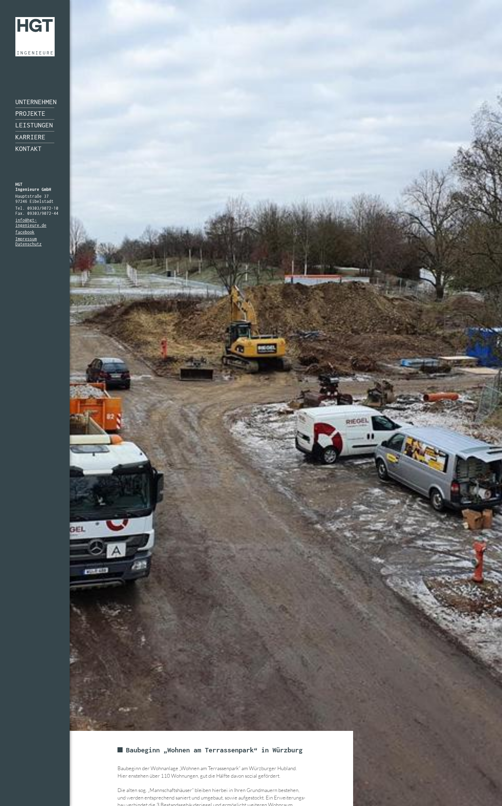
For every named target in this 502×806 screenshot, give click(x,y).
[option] (251, 403)
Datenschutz (28, 244)
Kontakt (28, 148)
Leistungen (34, 125)
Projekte (30, 113)
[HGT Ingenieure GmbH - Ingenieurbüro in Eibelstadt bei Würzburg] (35, 36)
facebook (24, 232)
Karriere (30, 137)
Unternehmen (34, 102)
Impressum (26, 239)
